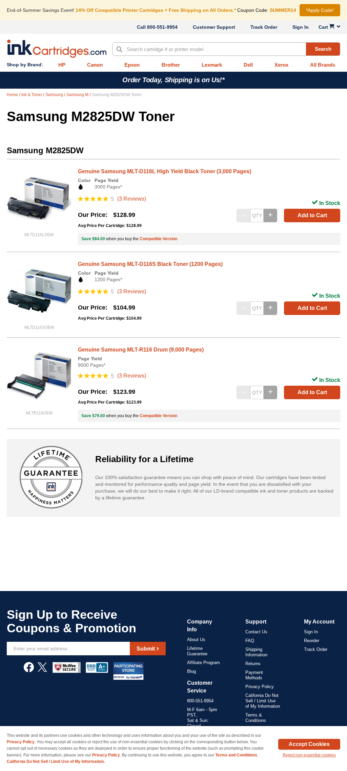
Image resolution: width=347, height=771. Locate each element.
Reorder (311, 640)
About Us (196, 639)
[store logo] (57, 49)
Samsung (54, 94)
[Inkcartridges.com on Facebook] (29, 670)
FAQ (249, 640)
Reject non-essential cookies (309, 755)
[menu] (173, 65)
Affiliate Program (203, 662)
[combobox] (226, 49)
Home (13, 94)
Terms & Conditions (255, 717)
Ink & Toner (32, 94)
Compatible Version (158, 238)
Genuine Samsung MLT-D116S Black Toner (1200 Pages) (150, 264)
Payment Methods (254, 675)
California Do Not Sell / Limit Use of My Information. (56, 761)
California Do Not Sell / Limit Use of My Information (262, 701)
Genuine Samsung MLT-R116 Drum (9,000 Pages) (141, 350)
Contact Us (256, 631)
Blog (191, 671)
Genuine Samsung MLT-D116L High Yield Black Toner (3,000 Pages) (164, 171)
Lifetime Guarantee (197, 651)
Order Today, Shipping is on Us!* (173, 80)
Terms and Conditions (236, 755)
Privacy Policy (259, 686)
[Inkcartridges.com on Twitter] (42, 670)
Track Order (263, 27)
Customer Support (214, 27)
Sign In (300, 27)
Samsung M (77, 94)
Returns (253, 663)
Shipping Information (256, 652)
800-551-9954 (162, 27)
